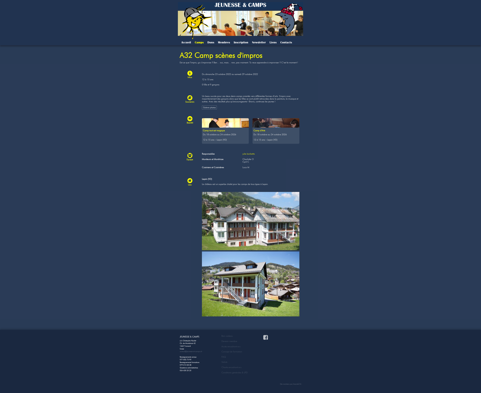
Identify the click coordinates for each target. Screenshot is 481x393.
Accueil (186, 42)
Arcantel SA (297, 384)
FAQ (223, 357)
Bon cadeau (227, 336)
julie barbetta (249, 153)
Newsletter (259, 42)
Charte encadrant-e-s (231, 367)
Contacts (286, 42)
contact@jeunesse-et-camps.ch (191, 351)
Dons (210, 42)
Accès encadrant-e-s (230, 346)
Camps (199, 42)
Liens (273, 42)
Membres (224, 42)
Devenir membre (229, 341)
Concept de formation (231, 351)
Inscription (241, 42)
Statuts (224, 362)
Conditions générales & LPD (234, 372)
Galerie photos (209, 107)
